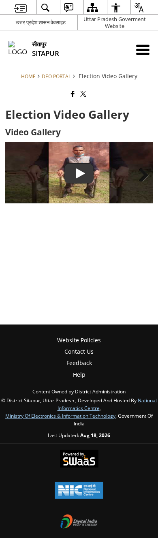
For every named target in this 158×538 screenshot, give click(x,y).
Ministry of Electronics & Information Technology (60, 415)
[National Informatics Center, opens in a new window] (79, 491)
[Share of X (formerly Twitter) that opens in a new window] (82, 94)
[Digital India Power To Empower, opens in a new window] (79, 522)
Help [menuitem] (79, 374)
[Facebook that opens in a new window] (72, 94)
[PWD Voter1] (78, 172)
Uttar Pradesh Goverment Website (114, 22)
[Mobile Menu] (143, 50)
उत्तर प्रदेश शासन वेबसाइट (41, 22)
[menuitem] (20, 7)
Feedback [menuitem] (79, 363)
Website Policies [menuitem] (79, 340)
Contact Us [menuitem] (79, 351)
